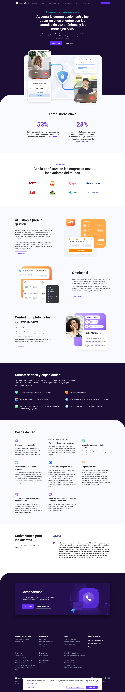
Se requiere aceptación (75, 687)
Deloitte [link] (85, 141)
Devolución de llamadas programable (25, 665)
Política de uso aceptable (70, 662)
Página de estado (44, 660)
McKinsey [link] (53, 137)
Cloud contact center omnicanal (23, 660)
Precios (42, 3)
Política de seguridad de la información (74, 655)
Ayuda (66, 637)
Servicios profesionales (95, 640)
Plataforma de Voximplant (22, 639)
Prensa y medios (43, 655)
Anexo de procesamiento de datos (73, 667)
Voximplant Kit (19, 641)
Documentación (44, 637)
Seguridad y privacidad (71, 653)
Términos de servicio (69, 665)
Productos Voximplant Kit (23, 637)
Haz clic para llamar (20, 662)
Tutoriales (42, 646)
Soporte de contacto (69, 644)
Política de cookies (69, 660)
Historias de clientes (54, 3)
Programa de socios (94, 643)
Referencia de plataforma (46, 641)
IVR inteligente (19, 655)
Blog (89, 647)
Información (43, 653)
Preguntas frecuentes (70, 639)
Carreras (41, 658)
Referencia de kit (43, 644)
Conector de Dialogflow (21, 658)
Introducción (42, 639)
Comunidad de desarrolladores (72, 641)
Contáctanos (42, 662)
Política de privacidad (91, 681)
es (76, 3)
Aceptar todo (91, 687)
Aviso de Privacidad (69, 658)
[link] (102, 678)
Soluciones (18, 653)
